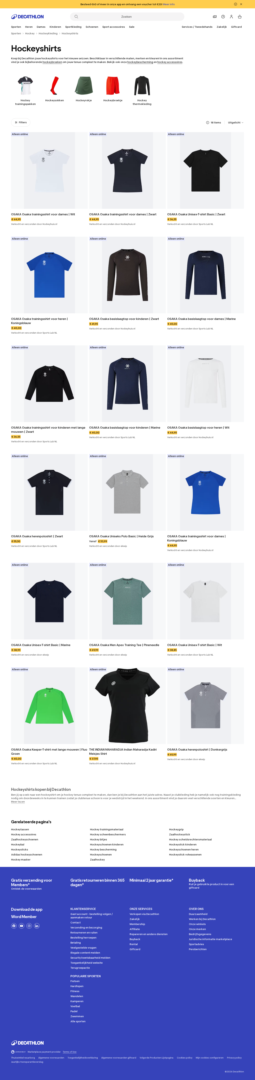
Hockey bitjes (98, 839)
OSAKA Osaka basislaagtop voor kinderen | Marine (124, 427)
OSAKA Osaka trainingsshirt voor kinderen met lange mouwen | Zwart (48, 429)
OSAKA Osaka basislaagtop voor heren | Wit (198, 427)
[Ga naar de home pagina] (27, 16)
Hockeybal (17, 844)
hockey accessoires (169, 62)
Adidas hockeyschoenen (26, 854)
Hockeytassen (20, 829)
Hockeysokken (54, 100)
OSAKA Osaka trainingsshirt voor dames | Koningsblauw (196, 538)
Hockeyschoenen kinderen (107, 844)
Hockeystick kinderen (183, 844)
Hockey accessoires (23, 834)
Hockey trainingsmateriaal (106, 829)
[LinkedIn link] (37, 926)
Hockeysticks (19, 849)
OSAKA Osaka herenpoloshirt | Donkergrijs (197, 749)
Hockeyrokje (84, 100)
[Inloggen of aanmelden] (231, 16)
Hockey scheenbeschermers (108, 834)
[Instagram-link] (29, 926)
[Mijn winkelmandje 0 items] (240, 16)
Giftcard (236, 26)
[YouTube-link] (21, 926)
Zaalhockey (97, 859)
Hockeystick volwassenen (185, 854)
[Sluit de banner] (241, 4)
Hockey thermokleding (142, 102)
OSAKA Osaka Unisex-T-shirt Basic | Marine (40, 645)
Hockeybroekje (112, 100)
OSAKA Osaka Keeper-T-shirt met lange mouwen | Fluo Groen (49, 751)
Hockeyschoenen (101, 854)
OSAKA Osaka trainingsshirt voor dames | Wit (43, 214)
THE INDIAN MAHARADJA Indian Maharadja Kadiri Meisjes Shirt (123, 751)
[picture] (49, 170)
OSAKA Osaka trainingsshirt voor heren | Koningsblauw (40, 321)
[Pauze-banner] (235, 4)
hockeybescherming (140, 62)
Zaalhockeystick (179, 834)
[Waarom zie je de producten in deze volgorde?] (207, 122)
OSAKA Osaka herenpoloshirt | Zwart (37, 536)
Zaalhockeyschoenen (24, 839)
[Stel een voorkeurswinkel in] (215, 16)
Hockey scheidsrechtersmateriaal (190, 839)
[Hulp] (223, 16)
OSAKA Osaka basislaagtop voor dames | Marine (201, 319)
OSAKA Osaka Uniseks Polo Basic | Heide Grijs (121, 536)
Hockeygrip (176, 829)
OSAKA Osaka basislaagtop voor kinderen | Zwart (124, 319)
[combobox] (236, 122)
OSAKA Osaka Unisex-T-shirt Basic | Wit (194, 645)
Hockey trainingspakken (25, 102)
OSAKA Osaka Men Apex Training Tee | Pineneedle (124, 645)
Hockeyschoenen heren (184, 849)
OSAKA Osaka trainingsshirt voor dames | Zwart (122, 214)
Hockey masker (21, 859)
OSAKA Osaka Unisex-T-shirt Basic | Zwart (196, 214)
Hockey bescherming (103, 849)
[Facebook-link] (14, 926)
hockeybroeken (52, 62)
